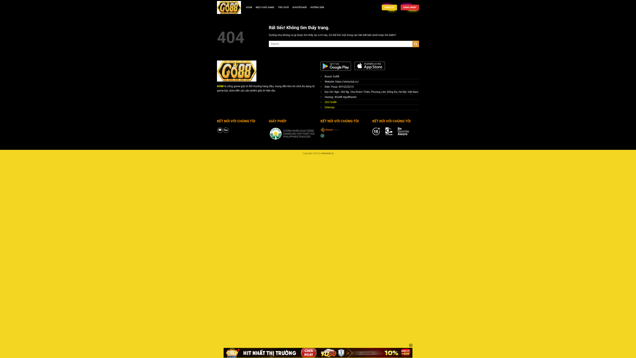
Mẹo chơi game (265, 7)
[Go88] (229, 7)
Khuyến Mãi (299, 7)
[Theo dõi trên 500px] (226, 130)
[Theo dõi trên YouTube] (220, 130)
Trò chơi (283, 7)
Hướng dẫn (317, 7)
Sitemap (329, 107)
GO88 (249, 7)
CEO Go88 (331, 102)
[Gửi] (415, 44)
